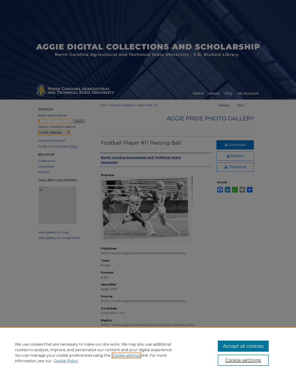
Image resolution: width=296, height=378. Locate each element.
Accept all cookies (243, 346)
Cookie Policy (66, 361)
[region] (148, 352)
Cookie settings (126, 355)
